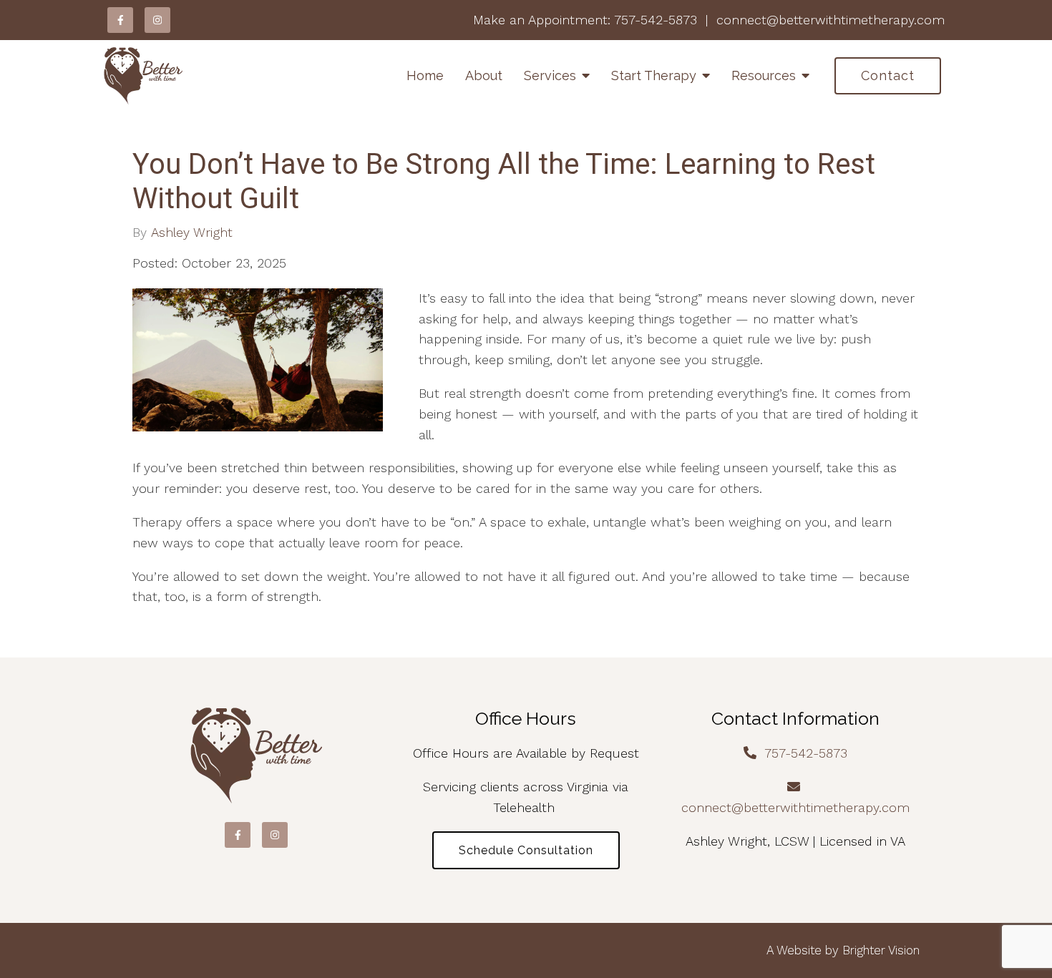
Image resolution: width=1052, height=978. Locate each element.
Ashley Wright (192, 232)
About (483, 75)
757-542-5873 (655, 19)
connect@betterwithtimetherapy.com (830, 19)
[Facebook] (120, 20)
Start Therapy (653, 75)
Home (425, 75)
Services (550, 75)
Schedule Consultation (526, 850)
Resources (763, 75)
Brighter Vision (881, 950)
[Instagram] (157, 20)
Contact (888, 75)
